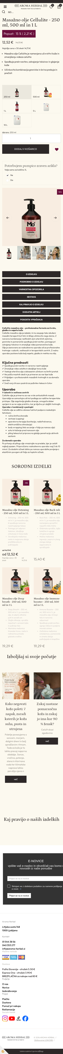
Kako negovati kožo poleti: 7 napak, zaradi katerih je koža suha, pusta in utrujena (16, 716)
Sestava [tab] (31, 297)
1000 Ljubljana (9, 930)
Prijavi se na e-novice (19, 895)
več (16, 779)
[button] (55, 218)
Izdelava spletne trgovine (28, 1051)
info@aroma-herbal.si (13, 948)
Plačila (5, 999)
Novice (5, 987)
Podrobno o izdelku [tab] (31, 281)
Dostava (6, 1002)
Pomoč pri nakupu (11, 1006)
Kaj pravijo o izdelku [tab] (31, 304)
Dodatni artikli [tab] (31, 312)
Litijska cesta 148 (11, 926)
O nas (5, 984)
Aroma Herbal (8, 921)
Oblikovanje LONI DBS (43, 1040)
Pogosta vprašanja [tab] (31, 319)
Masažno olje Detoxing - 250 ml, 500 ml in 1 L (15, 512)
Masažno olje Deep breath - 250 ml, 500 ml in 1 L (14, 601)
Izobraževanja (9, 991)
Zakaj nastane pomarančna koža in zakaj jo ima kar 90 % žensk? (47, 714)
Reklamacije (8, 1009)
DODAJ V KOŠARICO (25, 149)
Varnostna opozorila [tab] (31, 289)
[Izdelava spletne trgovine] (40, 1051)
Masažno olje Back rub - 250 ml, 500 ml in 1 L (47, 512)
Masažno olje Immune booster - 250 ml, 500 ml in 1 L (47, 601)
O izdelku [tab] (31, 274)
